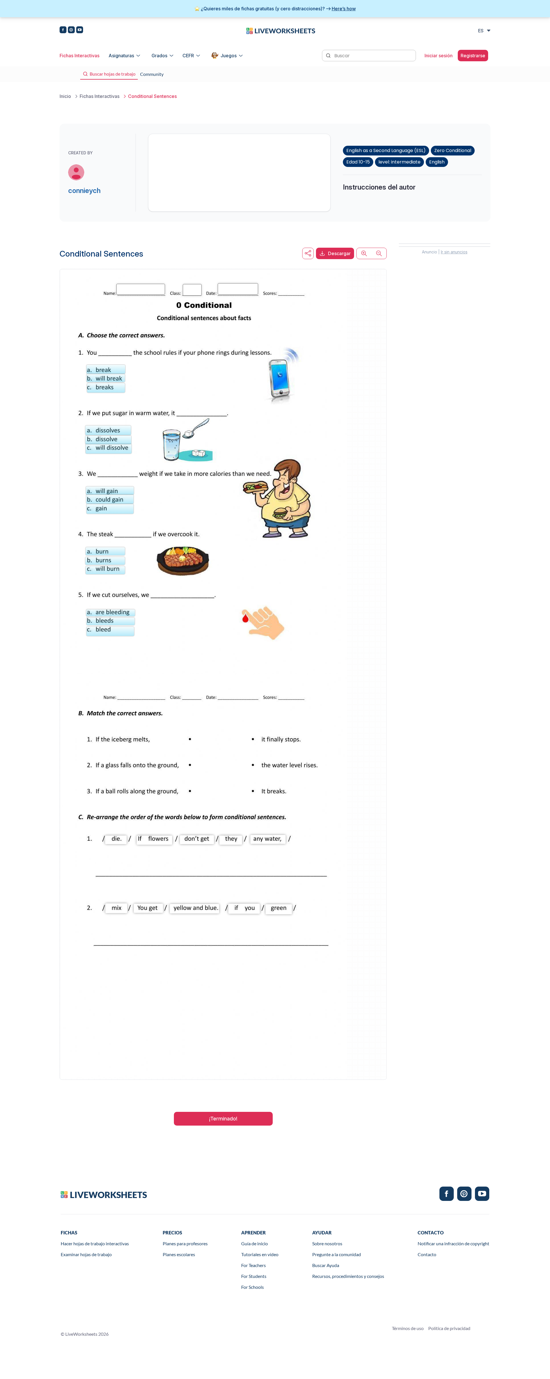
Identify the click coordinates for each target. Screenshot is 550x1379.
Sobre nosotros (327, 1243)
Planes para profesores (185, 1243)
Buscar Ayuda (325, 1265)
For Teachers (253, 1265)
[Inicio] (280, 30)
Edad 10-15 (358, 162)
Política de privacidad (449, 1328)
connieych (84, 190)
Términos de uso (408, 1328)
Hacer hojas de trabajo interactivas (95, 1243)
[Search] (329, 55)
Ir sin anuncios (454, 251)
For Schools (252, 1287)
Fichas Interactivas (79, 55)
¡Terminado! (223, 1119)
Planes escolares (179, 1254)
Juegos (229, 55)
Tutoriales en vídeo (259, 1254)
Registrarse (473, 55)
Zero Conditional (452, 150)
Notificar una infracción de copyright (453, 1243)
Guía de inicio (254, 1243)
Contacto (427, 1254)
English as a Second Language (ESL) (386, 150)
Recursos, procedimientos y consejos (348, 1276)
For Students (253, 1276)
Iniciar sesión (439, 55)
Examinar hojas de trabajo (86, 1254)
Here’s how (344, 8)
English (437, 162)
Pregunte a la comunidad (336, 1254)
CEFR (188, 55)
